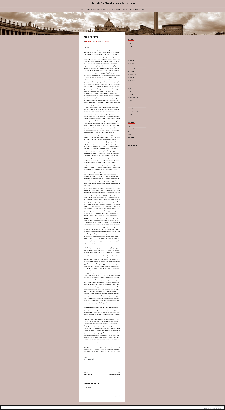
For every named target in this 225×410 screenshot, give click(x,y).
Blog (131, 46)
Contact (104, 9)
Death (110, 9)
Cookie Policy (23, 407)
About (82, 9)
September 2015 (133, 77)
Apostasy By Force (96, 9)
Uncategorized (105, 41)
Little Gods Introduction (135, 9)
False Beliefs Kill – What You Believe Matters (112, 3)
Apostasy (132, 43)
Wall (143, 9)
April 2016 (132, 71)
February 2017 (133, 66)
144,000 (130, 126)
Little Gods (125, 9)
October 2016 (133, 68)
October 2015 (133, 74)
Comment (116, 396)
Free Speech (131, 129)
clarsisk (96, 41)
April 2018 (132, 60)
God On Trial (131, 137)
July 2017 (132, 63)
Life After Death (117, 9)
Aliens (129, 134)
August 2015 (132, 80)
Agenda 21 (88, 9)
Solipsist (130, 131)
